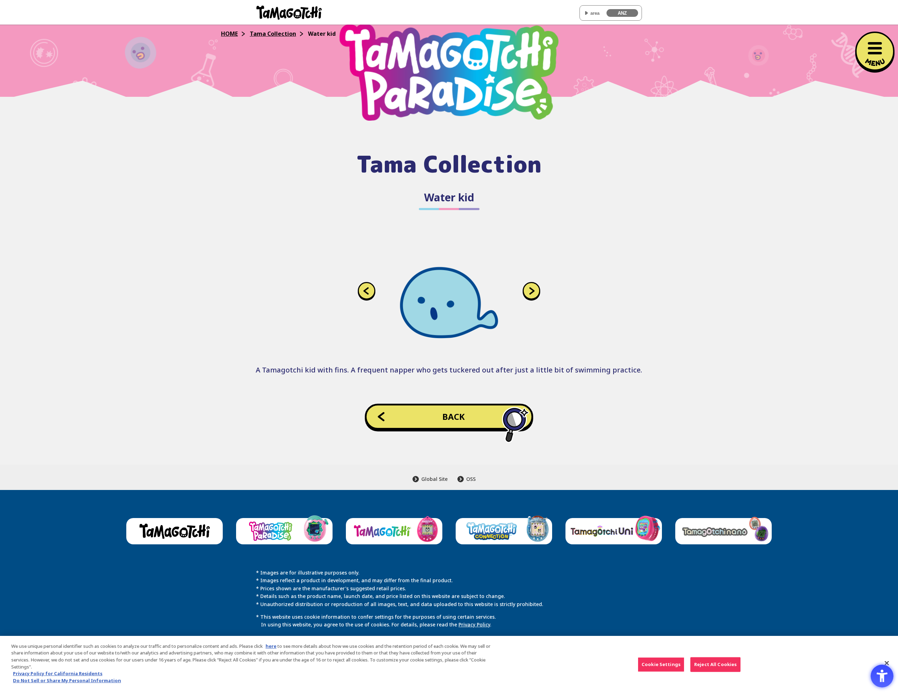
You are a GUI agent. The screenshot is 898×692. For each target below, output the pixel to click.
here (271, 646)
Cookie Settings (661, 664)
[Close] (886, 663)
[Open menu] (875, 51)
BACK (453, 416)
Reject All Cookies (715, 664)
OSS (471, 479)
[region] (449, 664)
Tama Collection (273, 34)
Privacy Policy (474, 624)
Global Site (434, 479)
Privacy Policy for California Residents (57, 673)
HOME (229, 34)
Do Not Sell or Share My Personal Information (67, 680)
